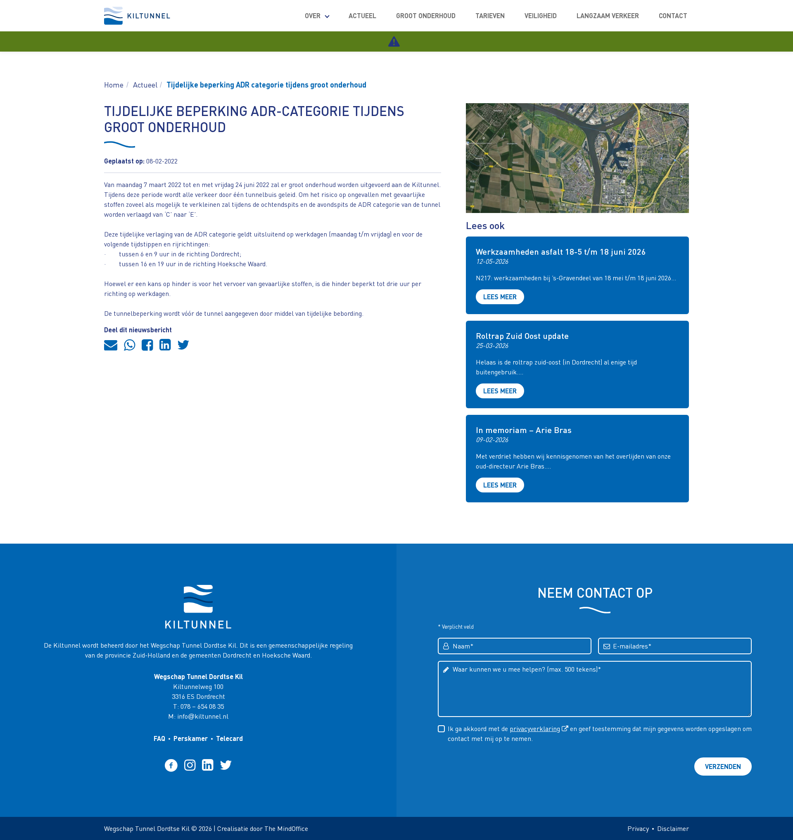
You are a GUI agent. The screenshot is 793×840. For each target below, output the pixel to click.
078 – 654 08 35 (202, 706)
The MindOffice (286, 828)
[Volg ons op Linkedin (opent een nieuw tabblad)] (207, 764)
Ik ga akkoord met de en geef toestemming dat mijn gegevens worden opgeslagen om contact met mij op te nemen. (600, 733)
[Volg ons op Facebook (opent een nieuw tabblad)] (171, 764)
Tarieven (490, 15)
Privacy (638, 828)
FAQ (159, 738)
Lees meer (500, 296)
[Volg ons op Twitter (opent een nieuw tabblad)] (226, 764)
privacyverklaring (535, 728)
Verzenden (723, 766)
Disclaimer (673, 828)
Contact (673, 15)
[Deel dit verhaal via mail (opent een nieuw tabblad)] (110, 344)
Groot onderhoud (426, 15)
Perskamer (190, 738)
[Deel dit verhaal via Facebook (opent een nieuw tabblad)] (147, 344)
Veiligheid (541, 15)
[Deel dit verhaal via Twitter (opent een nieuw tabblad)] (183, 344)
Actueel (362, 15)
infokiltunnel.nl (202, 716)
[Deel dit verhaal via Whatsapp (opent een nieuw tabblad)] (129, 344)
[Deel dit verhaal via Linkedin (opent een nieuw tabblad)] (165, 344)
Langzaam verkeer (608, 15)
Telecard (229, 738)
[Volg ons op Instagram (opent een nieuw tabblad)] (189, 764)
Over (313, 15)
